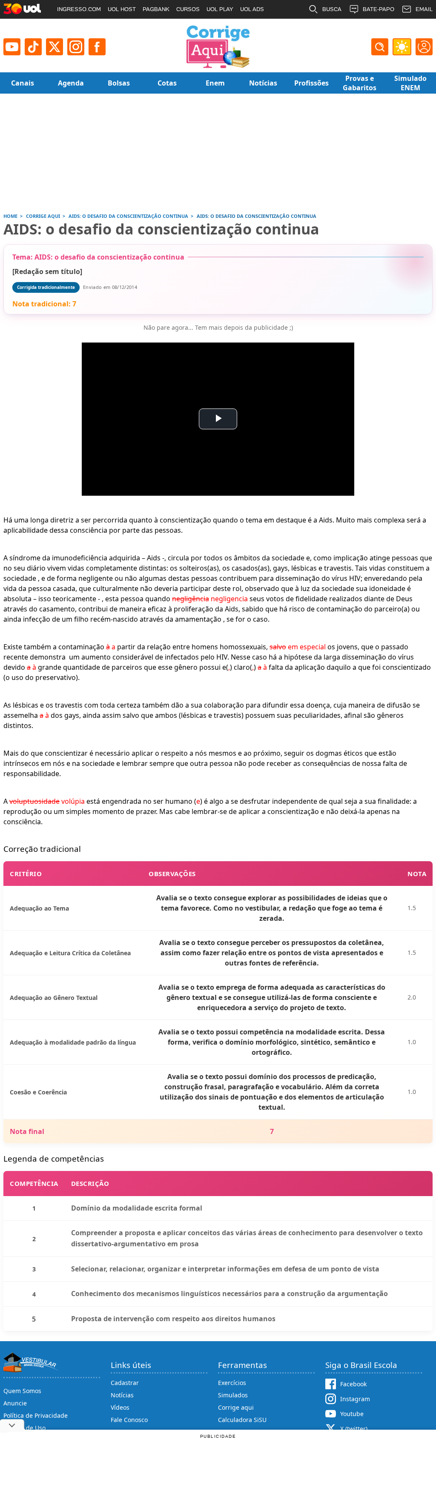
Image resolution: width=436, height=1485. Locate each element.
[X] (54, 46)
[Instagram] (75, 46)
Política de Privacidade (35, 1415)
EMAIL (424, 9)
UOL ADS (252, 9)
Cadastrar (125, 1383)
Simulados (233, 1395)
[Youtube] (11, 46)
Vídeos (120, 1407)
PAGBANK (156, 9)
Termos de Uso (24, 1428)
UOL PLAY (220, 9)
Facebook (353, 1384)
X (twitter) (353, 1429)
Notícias (122, 1395)
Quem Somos (22, 1391)
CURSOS (188, 9)
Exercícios (232, 1383)
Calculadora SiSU (242, 1420)
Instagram (355, 1399)
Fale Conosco (129, 1420)
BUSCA (331, 9)
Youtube (352, 1414)
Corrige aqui (236, 1407)
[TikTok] (33, 46)
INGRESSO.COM (79, 9)
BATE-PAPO (378, 9)
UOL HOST (122, 9)
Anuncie (15, 1403)
